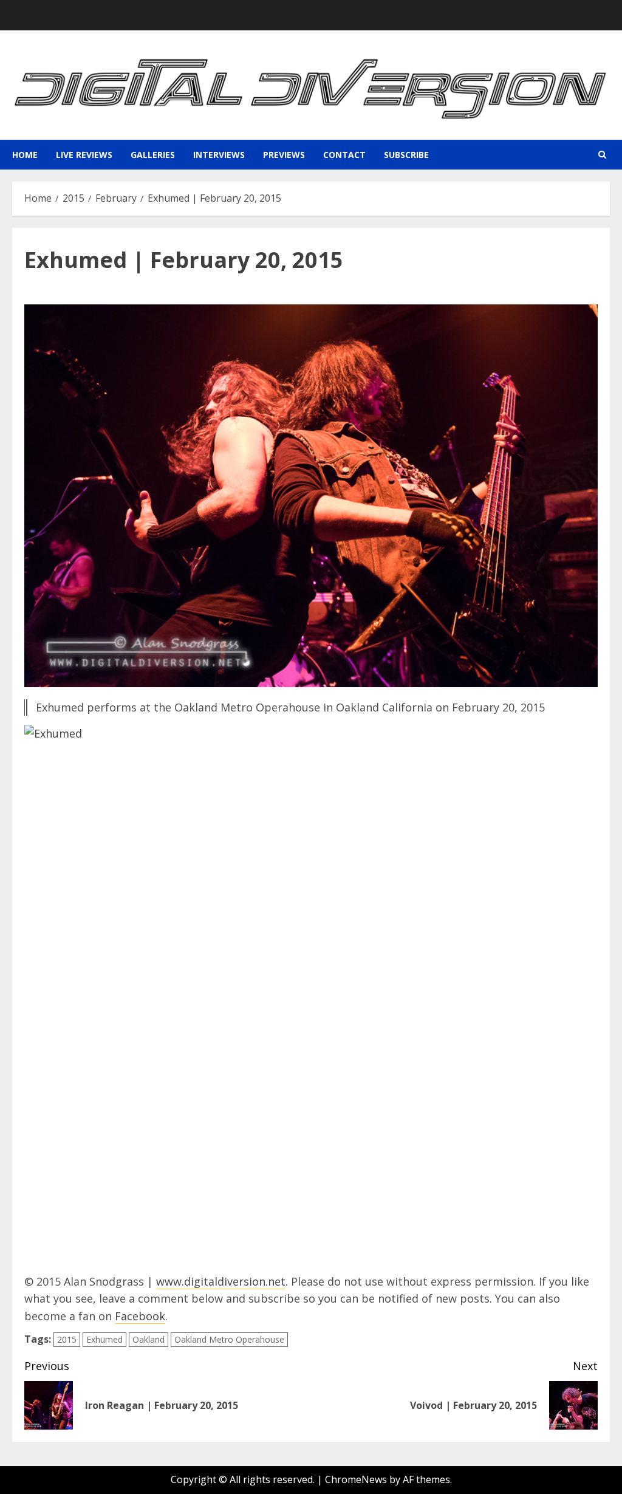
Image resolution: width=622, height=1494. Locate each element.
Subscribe (406, 154)
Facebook (140, 1316)
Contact (344, 154)
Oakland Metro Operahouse (229, 1339)
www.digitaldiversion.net (220, 1281)
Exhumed (104, 1339)
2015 (67, 1339)
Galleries (153, 154)
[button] (602, 154)
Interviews (219, 154)
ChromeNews (356, 1479)
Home (25, 154)
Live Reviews (84, 154)
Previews (284, 154)
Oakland (148, 1339)
